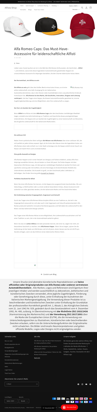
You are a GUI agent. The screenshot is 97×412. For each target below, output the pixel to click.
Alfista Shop (12, 407)
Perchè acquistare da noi (12, 344)
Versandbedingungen (11, 351)
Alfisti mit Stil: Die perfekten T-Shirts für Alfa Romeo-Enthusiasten (47, 353)
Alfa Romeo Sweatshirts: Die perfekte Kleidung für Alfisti (45, 348)
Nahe (6, 366)
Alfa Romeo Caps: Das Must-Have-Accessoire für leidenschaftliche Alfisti (47, 342)
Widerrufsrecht (30, 407)
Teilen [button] (18, 63)
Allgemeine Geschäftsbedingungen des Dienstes (17, 355)
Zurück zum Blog (49, 274)
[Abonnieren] (37, 384)
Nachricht (37, 358)
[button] (30, 6)
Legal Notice (8, 370)
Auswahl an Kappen (47, 173)
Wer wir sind (8, 341)
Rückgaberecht (9, 347)
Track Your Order (10, 373)
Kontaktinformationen (12, 360)
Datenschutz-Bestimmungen (13, 363)
